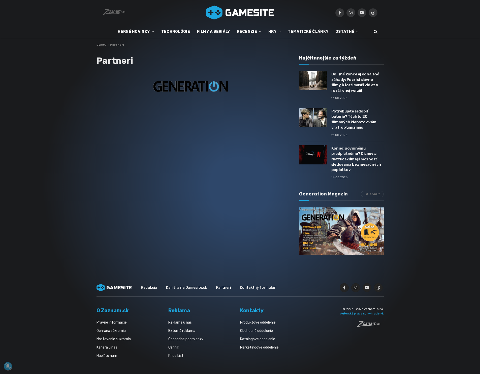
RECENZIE (247, 31)
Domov (102, 44)
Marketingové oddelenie (259, 347)
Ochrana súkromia (111, 331)
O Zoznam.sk (113, 310)
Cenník (173, 347)
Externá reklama (181, 331)
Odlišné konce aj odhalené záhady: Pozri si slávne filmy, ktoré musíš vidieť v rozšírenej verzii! (355, 82)
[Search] (375, 31)
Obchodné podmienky (185, 339)
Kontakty (252, 310)
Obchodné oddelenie (256, 331)
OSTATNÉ (344, 31)
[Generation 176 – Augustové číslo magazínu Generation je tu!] (341, 231)
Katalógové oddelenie (257, 339)
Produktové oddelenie (258, 322)
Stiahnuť (372, 194)
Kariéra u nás (107, 347)
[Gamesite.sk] (240, 12)
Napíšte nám (107, 356)
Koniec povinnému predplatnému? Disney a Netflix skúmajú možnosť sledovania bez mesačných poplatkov (356, 159)
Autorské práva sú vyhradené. (362, 313)
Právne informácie (112, 322)
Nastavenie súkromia (114, 339)
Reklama (179, 310)
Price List (175, 356)
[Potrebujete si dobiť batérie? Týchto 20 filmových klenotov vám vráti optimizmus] (313, 117)
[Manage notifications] (8, 366)
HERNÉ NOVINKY (134, 31)
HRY (272, 31)
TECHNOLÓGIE (175, 31)
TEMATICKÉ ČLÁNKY (308, 31)
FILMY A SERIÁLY (213, 31)
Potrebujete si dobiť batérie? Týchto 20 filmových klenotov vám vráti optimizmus (353, 119)
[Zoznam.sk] (370, 325)
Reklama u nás (180, 322)
